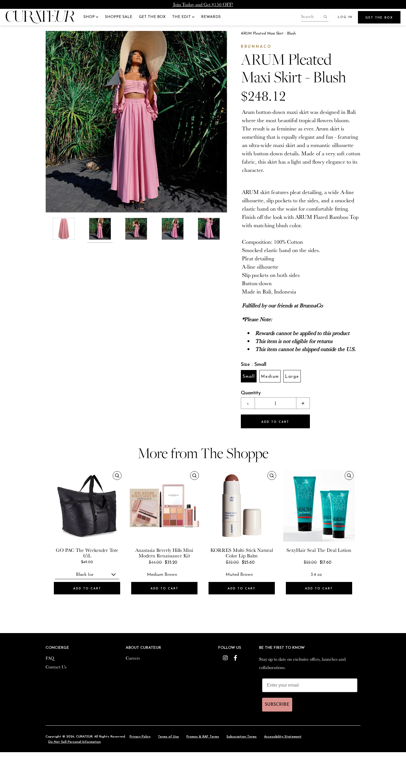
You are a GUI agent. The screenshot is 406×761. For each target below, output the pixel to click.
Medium (270, 377)
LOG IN (345, 17)
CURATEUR (84, 736)
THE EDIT (182, 17)
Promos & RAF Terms (202, 736)
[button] (248, 403)
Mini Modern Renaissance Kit (166, 552)
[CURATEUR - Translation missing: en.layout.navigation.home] (40, 17)
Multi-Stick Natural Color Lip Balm (249, 552)
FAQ (50, 658)
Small (248, 377)
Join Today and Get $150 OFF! (203, 4)
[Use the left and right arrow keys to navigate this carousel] (136, 121)
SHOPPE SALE (118, 17)
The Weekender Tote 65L (97, 552)
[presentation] (87, 506)
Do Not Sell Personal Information (74, 742)
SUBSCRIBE (277, 704)
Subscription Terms (241, 736)
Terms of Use (168, 736)
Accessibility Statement (283, 736)
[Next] (221, 122)
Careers (133, 658)
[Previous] (52, 122)
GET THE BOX (152, 17)
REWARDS (211, 17)
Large (292, 377)
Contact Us (56, 666)
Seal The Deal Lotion (329, 549)
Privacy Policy (140, 736)
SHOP (89, 17)
